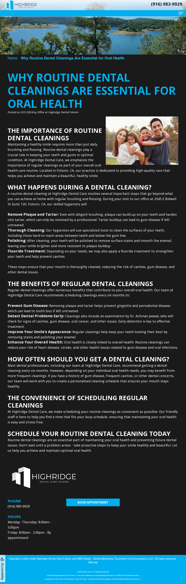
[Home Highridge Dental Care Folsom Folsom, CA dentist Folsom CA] (21, 5)
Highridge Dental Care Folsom (54, 558)
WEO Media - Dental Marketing (95, 558)
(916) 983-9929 (19, 506)
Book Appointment (93, 502)
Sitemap (93, 562)
